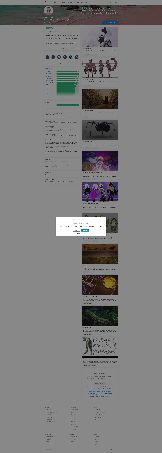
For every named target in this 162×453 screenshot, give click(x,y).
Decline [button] (76, 230)
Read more (88, 223)
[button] (81, 233)
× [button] (104, 218)
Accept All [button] (85, 230)
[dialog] (81, 226)
